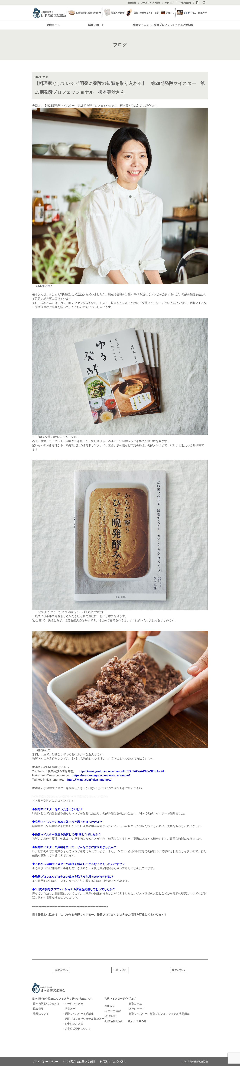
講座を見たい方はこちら (78, 998)
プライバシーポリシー (45, 1061)
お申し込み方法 (74, 1023)
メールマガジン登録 (150, 2)
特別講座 (70, 1008)
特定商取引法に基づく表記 (79, 1061)
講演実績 (110, 1016)
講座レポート (96, 24)
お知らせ (109, 1006)
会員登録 (132, 2)
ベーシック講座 (74, 1003)
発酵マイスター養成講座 (79, 1013)
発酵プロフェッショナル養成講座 (84, 1018)
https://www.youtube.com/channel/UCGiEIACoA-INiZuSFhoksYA (121, 771)
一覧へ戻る (120, 970)
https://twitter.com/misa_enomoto (89, 779)
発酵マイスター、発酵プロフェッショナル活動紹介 (163, 24)
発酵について (41, 1013)
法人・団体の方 (199, 13)
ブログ (186, 13)
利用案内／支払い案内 (113, 1061)
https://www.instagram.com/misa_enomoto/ (101, 775)
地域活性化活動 (114, 1021)
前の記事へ (61, 970)
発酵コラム (53, 24)
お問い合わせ (185, 2)
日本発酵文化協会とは (46, 1003)
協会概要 (38, 1008)
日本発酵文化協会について (48, 998)
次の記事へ (178, 970)
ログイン (169, 2)
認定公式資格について (78, 1028)
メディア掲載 (113, 1011)
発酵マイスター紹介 (116, 998)
